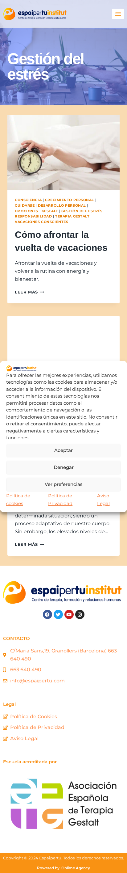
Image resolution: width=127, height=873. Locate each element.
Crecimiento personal (69, 200)
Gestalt (50, 211)
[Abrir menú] (118, 14)
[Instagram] (79, 614)
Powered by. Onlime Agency (63, 868)
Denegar (64, 467)
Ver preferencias (64, 484)
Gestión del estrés (81, 211)
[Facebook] (47, 614)
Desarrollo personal (62, 205)
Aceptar (63, 450)
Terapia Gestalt (72, 216)
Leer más (29, 292)
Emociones (26, 211)
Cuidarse (25, 205)
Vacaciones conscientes (41, 222)
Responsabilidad (33, 216)
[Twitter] (58, 614)
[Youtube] (69, 614)
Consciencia (28, 200)
